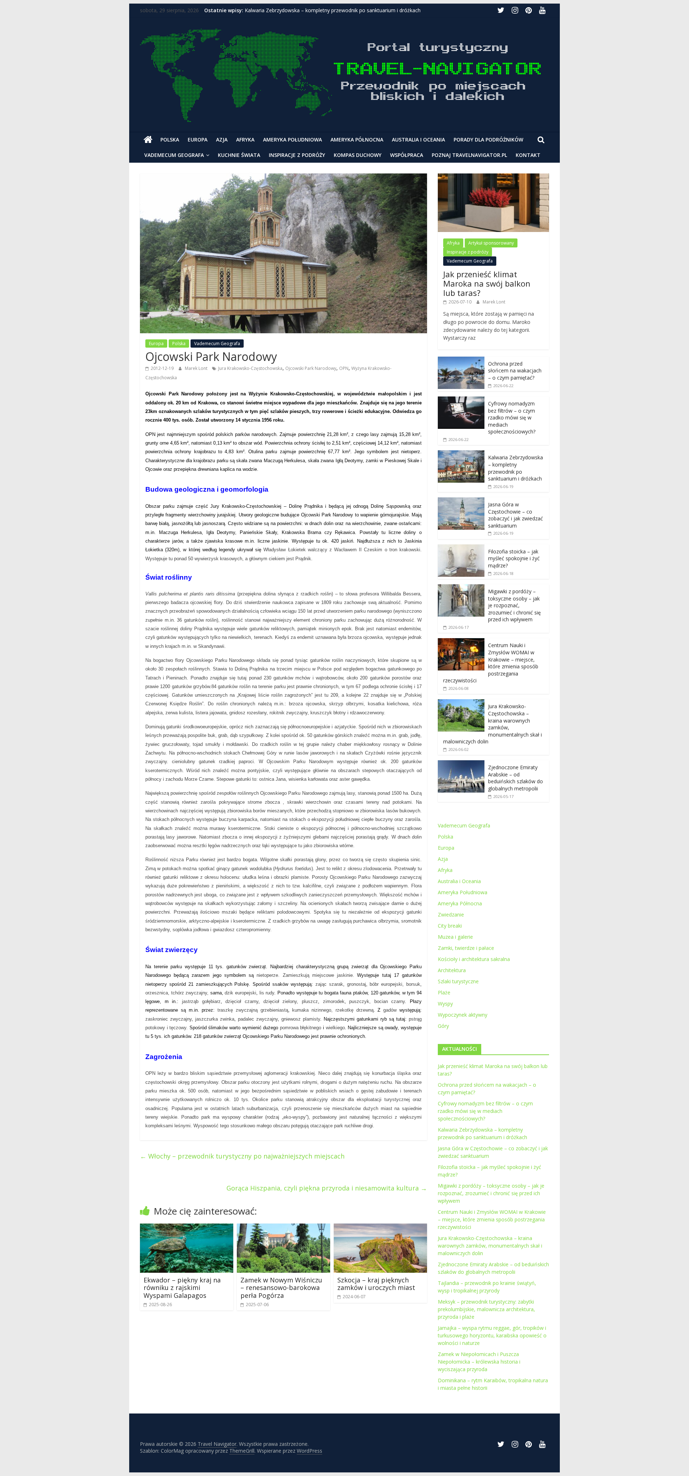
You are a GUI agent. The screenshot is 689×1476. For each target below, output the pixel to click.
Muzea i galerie (455, 936)
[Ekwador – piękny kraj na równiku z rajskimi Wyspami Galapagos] (186, 1228)
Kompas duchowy (357, 155)
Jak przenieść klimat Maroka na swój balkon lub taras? (486, 283)
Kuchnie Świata (239, 155)
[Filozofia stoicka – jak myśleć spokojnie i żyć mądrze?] (461, 548)
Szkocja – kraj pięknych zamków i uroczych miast (376, 1284)
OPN (343, 368)
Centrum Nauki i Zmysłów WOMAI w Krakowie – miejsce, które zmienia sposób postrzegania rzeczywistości (490, 663)
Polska (169, 139)
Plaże (444, 992)
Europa (197, 139)
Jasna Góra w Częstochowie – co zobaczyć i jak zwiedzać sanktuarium (515, 515)
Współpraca (406, 155)
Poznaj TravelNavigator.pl (469, 155)
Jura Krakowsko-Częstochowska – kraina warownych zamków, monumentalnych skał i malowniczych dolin (492, 724)
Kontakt (528, 155)
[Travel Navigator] (148, 139)
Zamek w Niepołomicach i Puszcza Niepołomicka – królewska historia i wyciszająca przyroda (479, 1362)
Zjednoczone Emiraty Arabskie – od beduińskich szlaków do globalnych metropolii (515, 778)
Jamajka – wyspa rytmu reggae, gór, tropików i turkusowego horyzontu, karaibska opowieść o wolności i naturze (492, 1335)
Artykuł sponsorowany (491, 243)
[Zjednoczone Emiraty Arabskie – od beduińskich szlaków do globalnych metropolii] (461, 764)
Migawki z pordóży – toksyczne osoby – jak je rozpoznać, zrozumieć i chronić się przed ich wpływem (514, 605)
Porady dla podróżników (488, 139)
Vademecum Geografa (174, 155)
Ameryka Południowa (292, 139)
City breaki (450, 925)
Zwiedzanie (451, 914)
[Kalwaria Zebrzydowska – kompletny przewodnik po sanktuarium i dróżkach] (461, 454)
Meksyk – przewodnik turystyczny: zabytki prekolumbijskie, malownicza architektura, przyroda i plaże (486, 1309)
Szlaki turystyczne (458, 981)
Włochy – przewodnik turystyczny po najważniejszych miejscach (242, 1156)
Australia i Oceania (418, 139)
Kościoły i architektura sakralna (474, 959)
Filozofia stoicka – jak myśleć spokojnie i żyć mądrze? (514, 558)
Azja (222, 139)
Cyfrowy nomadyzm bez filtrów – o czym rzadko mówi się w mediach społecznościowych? (511, 417)
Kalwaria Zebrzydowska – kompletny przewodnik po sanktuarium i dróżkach (333, 10)
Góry (443, 1025)
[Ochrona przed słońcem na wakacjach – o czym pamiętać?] (461, 360)
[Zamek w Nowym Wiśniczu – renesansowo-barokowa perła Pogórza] (283, 1228)
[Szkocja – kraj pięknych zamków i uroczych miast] (380, 1228)
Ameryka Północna (357, 139)
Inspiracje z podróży (297, 155)
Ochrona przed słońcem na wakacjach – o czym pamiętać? (515, 370)
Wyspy (445, 1003)
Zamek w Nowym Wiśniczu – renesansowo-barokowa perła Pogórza (281, 1288)
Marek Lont (196, 368)
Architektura (452, 970)
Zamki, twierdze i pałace (466, 947)
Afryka (245, 139)
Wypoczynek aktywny (462, 1014)
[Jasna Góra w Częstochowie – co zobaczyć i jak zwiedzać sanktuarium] (461, 501)
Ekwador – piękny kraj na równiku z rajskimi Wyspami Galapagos (182, 1288)
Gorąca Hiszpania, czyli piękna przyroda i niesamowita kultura (326, 1188)
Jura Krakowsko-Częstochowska (250, 368)
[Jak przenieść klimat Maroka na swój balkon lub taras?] (493, 177)
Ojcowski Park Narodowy (310, 368)
